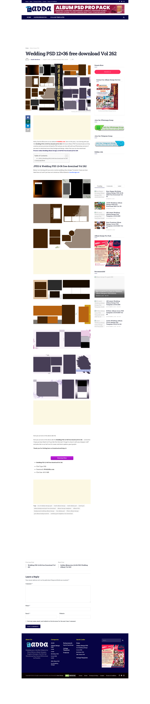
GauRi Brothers (35, 59)
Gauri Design (60, 675)
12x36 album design (59, 505)
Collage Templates (57, 17)
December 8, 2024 (111, 306)
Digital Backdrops (68, 645)
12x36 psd (81, 505)
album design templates (64, 508)
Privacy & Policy (37, 1)
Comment (29, 584)
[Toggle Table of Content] (66, 155)
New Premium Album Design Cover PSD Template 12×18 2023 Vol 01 (114, 224)
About (31, 1)
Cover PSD (54, 656)
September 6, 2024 (111, 316)
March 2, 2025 (100, 295)
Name (28, 605)
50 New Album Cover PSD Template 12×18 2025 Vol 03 (115, 312)
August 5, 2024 (46, 59)
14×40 (52, 651)
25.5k (119, 306)
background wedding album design (44, 511)
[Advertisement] (75, 35)
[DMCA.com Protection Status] (70, 675)
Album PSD (76, 508)
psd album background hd (41, 513)
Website (61, 613)
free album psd (60, 511)
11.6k (119, 316)
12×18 (52, 658)
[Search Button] (122, 640)
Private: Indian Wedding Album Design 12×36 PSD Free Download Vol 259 (55, 150)
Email (28, 613)
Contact (44, 1)
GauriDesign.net (74, 172)
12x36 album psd (72, 505)
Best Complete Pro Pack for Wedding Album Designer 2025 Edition (109, 292)
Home (27, 1)
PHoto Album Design (72, 511)
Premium (66, 652)
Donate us (107, 72)
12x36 (66, 59)
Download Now (40, 160)
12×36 (52, 649)
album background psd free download (45, 508)
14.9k (107, 295)
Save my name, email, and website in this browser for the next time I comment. (51, 621)
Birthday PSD (55, 654)
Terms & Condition (52, 1)
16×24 (52, 643)
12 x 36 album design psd (45, 505)
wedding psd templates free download (62, 513)
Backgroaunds (67, 643)
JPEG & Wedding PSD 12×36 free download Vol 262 (53, 158)
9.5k (119, 326)
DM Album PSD (55, 661)
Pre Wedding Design (54, 664)
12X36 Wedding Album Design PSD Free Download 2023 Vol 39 (114, 204)
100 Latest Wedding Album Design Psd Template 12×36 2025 (113, 214)
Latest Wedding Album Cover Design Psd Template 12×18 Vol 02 (114, 322)
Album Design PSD (40, 17)
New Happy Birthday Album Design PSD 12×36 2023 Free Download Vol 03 (114, 193)
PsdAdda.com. (61, 141)
